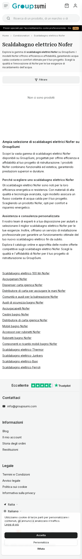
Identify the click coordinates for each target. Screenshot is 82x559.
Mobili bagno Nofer (15, 326)
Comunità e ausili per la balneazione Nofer (30, 296)
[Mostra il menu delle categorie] (5, 5)
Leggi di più (12, 524)
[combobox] (41, 18)
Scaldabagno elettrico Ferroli (21, 367)
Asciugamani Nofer (14, 279)
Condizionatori (21, 35)
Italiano (13, 511)
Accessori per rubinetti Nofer (21, 332)
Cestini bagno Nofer (15, 314)
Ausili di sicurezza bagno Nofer (22, 302)
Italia (11, 504)
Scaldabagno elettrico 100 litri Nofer (26, 273)
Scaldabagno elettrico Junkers (22, 355)
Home (5, 35)
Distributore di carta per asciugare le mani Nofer (33, 290)
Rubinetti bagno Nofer (16, 338)
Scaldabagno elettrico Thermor (23, 349)
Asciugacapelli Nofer (16, 308)
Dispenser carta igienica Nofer (22, 285)
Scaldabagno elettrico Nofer (49, 35)
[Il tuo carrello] (66, 5)
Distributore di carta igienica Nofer (24, 320)
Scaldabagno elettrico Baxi (20, 361)
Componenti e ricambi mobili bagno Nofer (29, 343)
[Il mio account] (75, 5)
